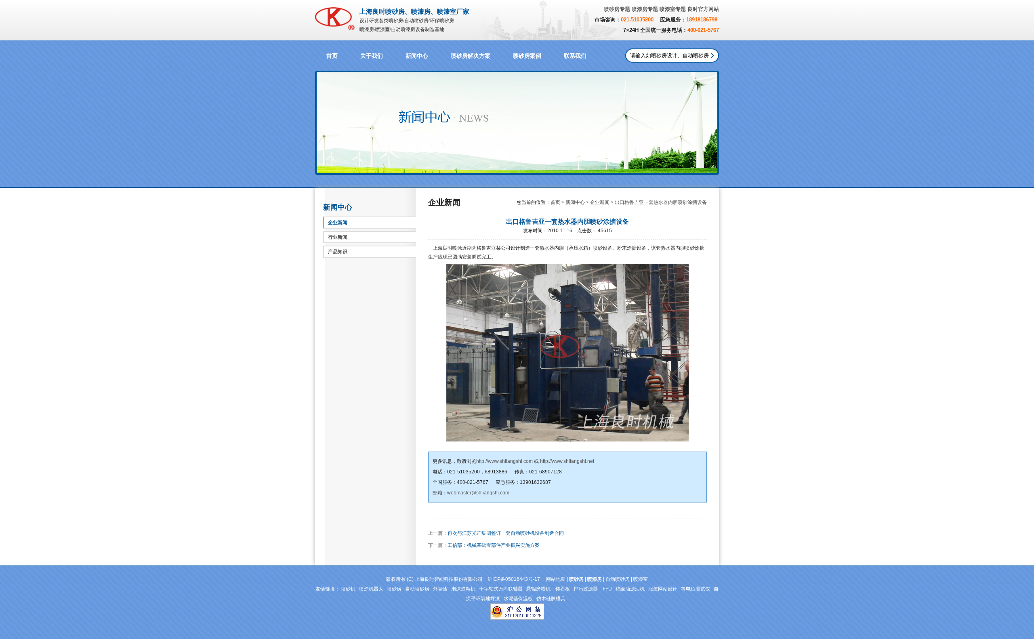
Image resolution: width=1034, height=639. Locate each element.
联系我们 (575, 56)
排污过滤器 (586, 589)
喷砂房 (394, 589)
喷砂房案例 (527, 56)
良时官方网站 (703, 9)
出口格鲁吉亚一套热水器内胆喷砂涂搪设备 (661, 202)
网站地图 (555, 579)
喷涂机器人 (371, 589)
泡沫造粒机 (463, 589)
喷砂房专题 (617, 9)
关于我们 (371, 56)
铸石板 (562, 589)
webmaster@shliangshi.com (478, 493)
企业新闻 (337, 222)
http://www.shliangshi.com (504, 461)
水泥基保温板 (518, 598)
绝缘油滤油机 (630, 589)
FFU (607, 589)
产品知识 (337, 251)
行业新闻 (337, 237)
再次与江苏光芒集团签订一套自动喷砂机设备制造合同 (506, 533)
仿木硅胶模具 (550, 598)
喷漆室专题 (673, 9)
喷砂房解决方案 (470, 56)
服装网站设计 (662, 589)
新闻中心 (417, 56)
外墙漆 (440, 589)
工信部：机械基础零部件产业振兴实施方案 (494, 545)
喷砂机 (348, 589)
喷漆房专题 (645, 9)
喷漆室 (640, 579)
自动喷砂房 (617, 579)
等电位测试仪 (695, 589)
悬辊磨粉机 (539, 589)
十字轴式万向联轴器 (501, 589)
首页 (332, 56)
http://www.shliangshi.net (567, 461)
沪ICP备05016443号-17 (514, 579)
